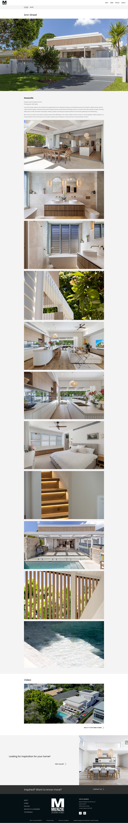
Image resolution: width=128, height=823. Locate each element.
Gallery (31, 7)
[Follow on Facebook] (80, 813)
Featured (26, 7)
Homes (111, 3)
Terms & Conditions (64, 820)
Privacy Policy (50, 820)
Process (117, 3)
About (106, 3)
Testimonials (28, 812)
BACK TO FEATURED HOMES (93, 728)
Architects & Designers (32, 809)
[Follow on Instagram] (84, 813)
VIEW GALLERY (59, 764)
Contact (123, 3)
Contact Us (97, 789)
